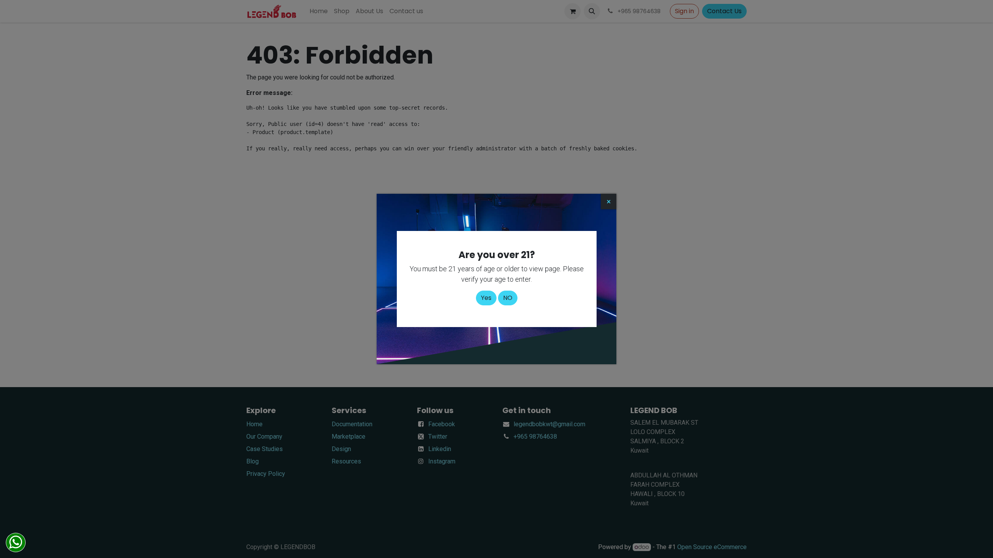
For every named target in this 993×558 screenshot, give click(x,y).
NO (507, 297)
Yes (486, 297)
